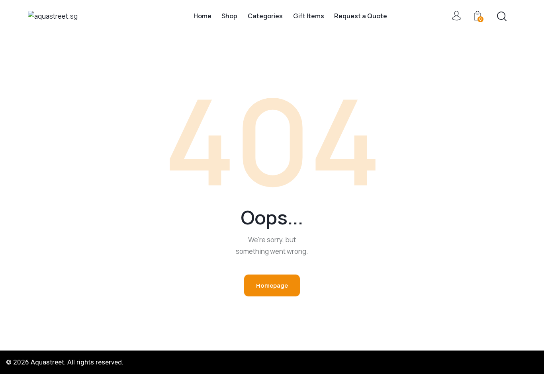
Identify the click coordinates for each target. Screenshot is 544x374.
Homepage (272, 285)
